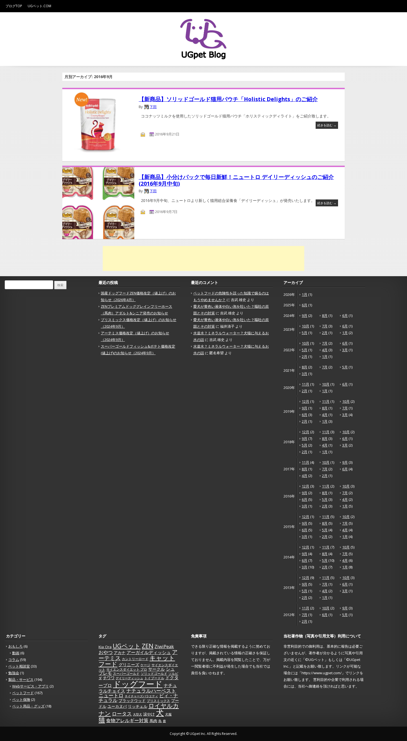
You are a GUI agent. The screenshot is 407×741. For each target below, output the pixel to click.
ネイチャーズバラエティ (141, 696)
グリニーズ (129, 664)
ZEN (147, 646)
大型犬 (137, 714)
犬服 (168, 714)
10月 (305, 326)
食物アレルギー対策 (127, 720)
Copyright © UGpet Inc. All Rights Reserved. (203, 733)
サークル (156, 669)
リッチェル (137, 706)
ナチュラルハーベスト (151, 690)
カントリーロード (135, 659)
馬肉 (153, 720)
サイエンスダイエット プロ (126, 669)
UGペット (127, 646)
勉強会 (13, 672)
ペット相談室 (19, 666)
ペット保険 (21, 699)
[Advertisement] (203, 258)
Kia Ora (105, 646)
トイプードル (154, 678)
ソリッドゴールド (154, 673)
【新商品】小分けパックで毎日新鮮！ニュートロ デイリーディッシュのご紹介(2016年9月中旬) (236, 180)
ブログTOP (14, 6)
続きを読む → (326, 125)
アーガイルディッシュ (149, 652)
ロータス (122, 713)
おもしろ (15, 646)
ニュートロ (111, 695)
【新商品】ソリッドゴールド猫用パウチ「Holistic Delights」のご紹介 (228, 99)
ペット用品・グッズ (28, 706)
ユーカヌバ (117, 706)
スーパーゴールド (126, 673)
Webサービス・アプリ (30, 686)
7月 (325, 326)
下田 (153, 106)
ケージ (145, 665)
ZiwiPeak (164, 646)
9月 (304, 315)
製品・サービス (21, 679)
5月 (304, 332)
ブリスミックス (158, 700)
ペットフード (23, 692)
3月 (345, 349)
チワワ (109, 677)
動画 (15, 652)
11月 (305, 384)
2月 (325, 332)
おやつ (106, 652)
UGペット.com (39, 6)
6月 (304, 304)
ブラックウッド (132, 700)
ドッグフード (138, 683)
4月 (325, 349)
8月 (325, 315)
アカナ (119, 652)
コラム (13, 659)
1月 (304, 294)
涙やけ (149, 714)
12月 (305, 401)
